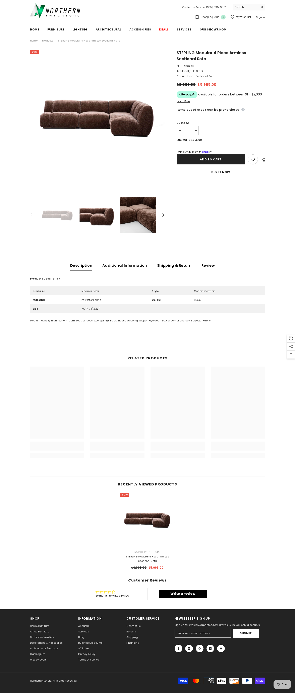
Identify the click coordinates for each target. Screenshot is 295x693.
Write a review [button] (182, 593)
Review (208, 265)
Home (34, 40)
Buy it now (220, 172)
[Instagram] (189, 648)
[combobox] (246, 7)
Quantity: (183, 122)
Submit (246, 633)
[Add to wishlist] (253, 159)
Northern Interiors (147, 552)
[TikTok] (210, 648)
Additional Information (124, 265)
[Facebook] (178, 648)
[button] (31, 215)
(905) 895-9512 (215, 7)
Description (81, 265)
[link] (57, 448)
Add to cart (211, 159)
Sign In (260, 17)
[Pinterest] (199, 648)
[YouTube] (221, 648)
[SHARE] (261, 159)
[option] (97, 117)
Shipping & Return (174, 265)
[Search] (249, 7)
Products (47, 40)
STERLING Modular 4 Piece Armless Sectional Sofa (147, 559)
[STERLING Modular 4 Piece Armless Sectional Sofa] (147, 520)
